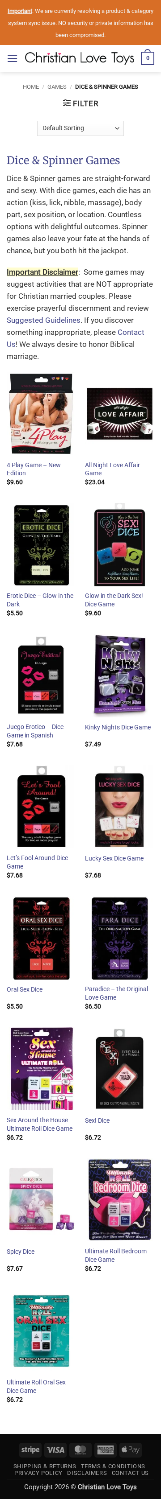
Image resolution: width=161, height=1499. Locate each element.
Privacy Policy (38, 1473)
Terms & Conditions (113, 1466)
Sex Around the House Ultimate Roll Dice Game (39, 1124)
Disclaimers (87, 1473)
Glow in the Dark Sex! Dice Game (114, 600)
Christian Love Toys (107, 1487)
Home (31, 86)
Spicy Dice (20, 1251)
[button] (12, 58)
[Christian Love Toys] (79, 58)
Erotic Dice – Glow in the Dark (40, 600)
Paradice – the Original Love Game (116, 993)
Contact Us (130, 1473)
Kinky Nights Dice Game (118, 727)
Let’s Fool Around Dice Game (37, 862)
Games (57, 86)
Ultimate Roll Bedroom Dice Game (116, 1255)
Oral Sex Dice (24, 989)
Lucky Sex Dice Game (114, 858)
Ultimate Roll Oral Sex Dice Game (36, 1386)
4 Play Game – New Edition (34, 469)
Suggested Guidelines (43, 320)
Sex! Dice (97, 1120)
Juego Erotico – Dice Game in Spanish (35, 731)
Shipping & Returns (44, 1466)
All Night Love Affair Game (112, 469)
